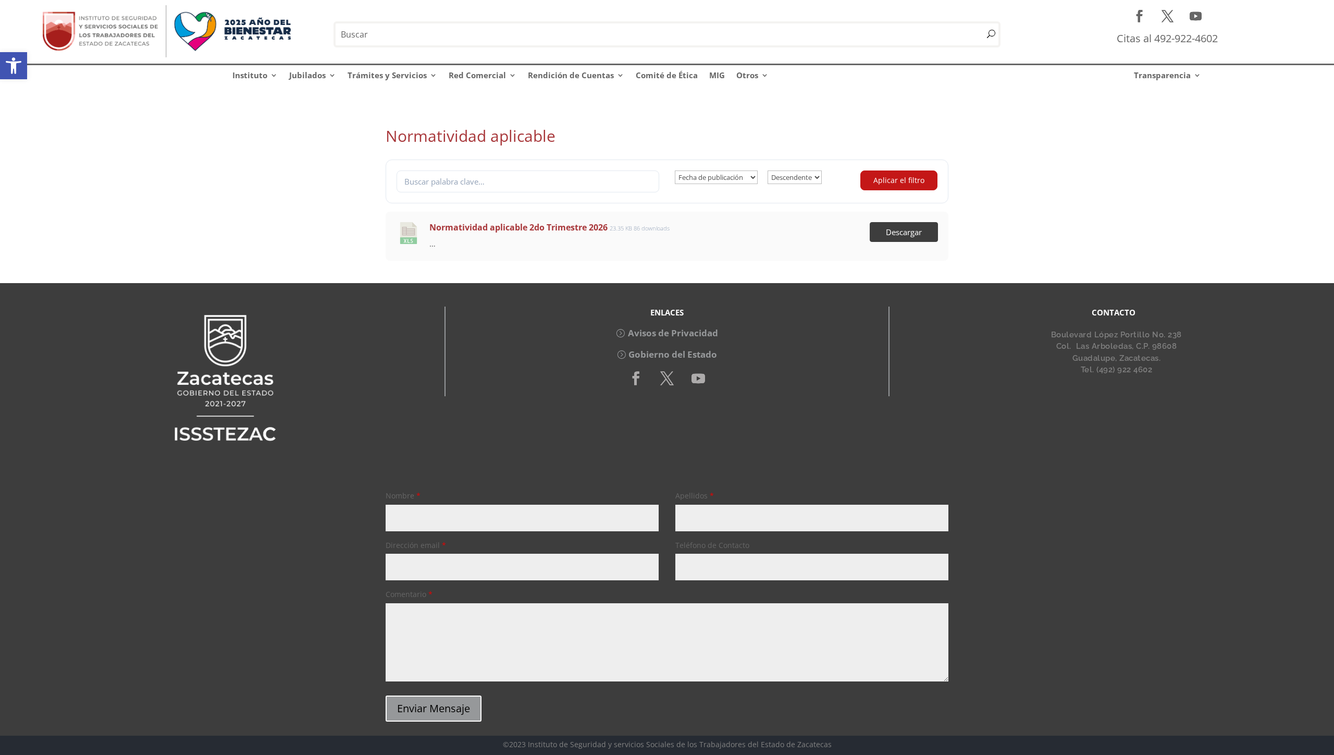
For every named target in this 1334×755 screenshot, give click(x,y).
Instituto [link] (249, 75)
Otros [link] (747, 75)
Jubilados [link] (307, 75)
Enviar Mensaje (433, 708)
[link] (13, 65)
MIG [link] (717, 75)
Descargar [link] (904, 232)
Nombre (403, 496)
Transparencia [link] (1162, 75)
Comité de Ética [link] (667, 75)
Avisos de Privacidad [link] (673, 333)
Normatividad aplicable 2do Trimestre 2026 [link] (518, 227)
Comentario (409, 594)
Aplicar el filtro (898, 180)
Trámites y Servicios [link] (387, 75)
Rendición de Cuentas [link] (571, 75)
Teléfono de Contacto (712, 545)
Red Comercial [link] (477, 75)
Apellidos (694, 496)
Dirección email (416, 545)
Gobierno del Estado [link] (672, 354)
